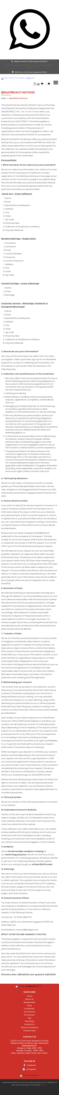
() (38, 84)
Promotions (29, 1015)
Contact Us (29, 1024)
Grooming (29, 1021)
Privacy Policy (29, 1030)
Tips (29, 1018)
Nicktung (43, 1085)
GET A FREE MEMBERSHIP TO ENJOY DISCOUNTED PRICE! (29, 66)
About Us (29, 999)
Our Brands (29, 1008)
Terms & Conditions (29, 1027)
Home (3, 98)
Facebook (31, 1065)
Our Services (29, 1011)
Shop (29, 1005)
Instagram (31, 1069)
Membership (29, 1002)
